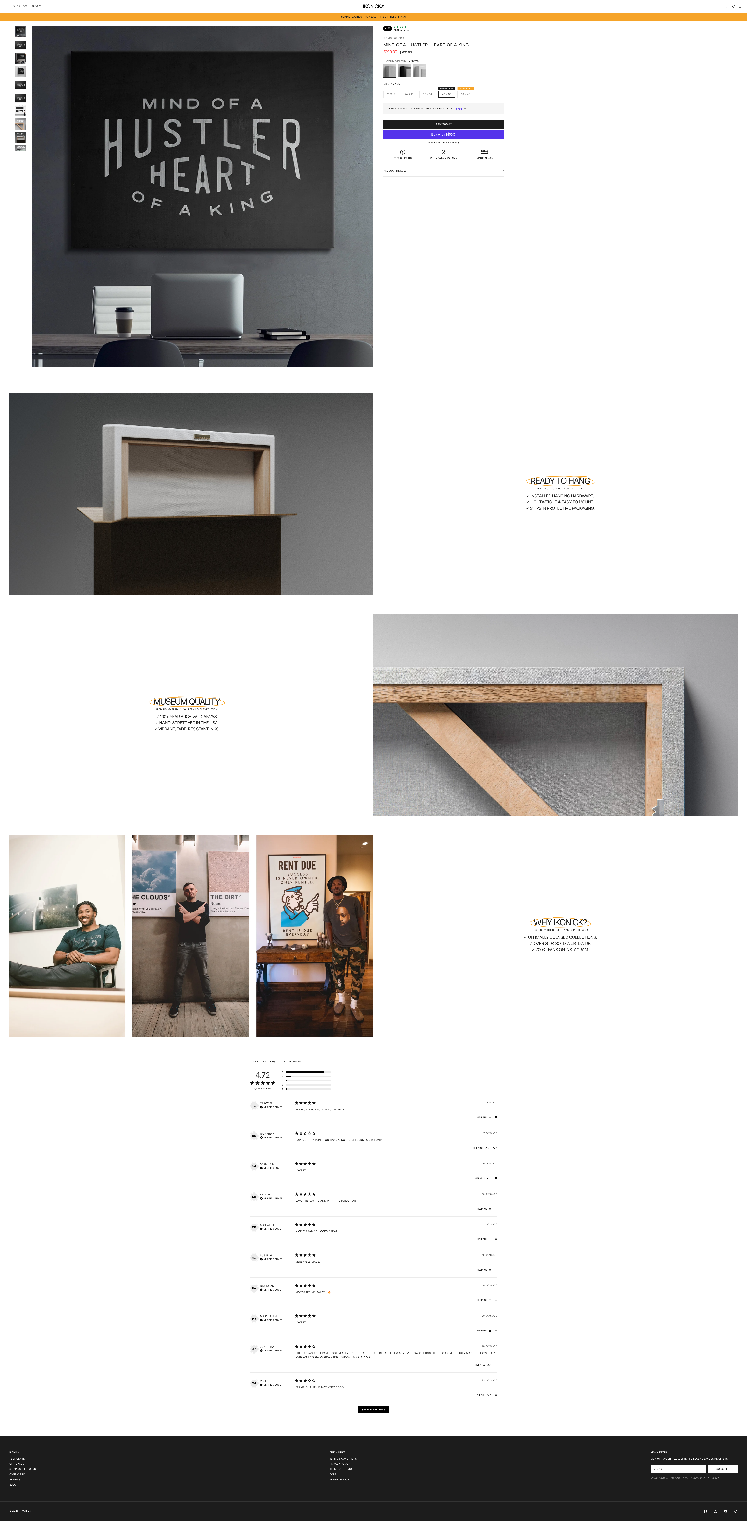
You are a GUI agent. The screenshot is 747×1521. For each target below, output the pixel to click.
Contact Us (17, 1474)
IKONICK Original (394, 38)
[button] (306, 1072)
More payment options (443, 142)
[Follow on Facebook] (705, 1511)
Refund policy (339, 1479)
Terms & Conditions (343, 1458)
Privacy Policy (340, 1463)
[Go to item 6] (20, 97)
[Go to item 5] (20, 84)
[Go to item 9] (20, 137)
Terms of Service (341, 1469)
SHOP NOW (20, 6)
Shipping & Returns (22, 1469)
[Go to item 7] (20, 110)
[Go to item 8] (20, 124)
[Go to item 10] (20, 150)
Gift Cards (16, 1463)
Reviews (14, 1479)
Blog (12, 1484)
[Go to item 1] (20, 31)
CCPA (333, 1474)
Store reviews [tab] (293, 1061)
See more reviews (373, 1409)
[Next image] (368, 201)
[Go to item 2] (20, 45)
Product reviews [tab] (264, 1061)
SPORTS (37, 6)
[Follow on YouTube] (726, 1511)
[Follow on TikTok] (736, 1511)
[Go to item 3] (20, 58)
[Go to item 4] (20, 71)
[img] (271, 1107)
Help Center (17, 1458)
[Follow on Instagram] (715, 1511)
